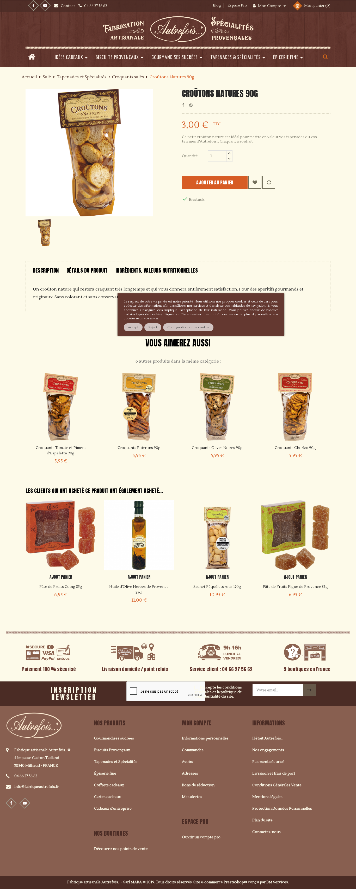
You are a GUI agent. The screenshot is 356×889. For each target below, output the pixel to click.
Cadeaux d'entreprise (113, 808)
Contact (68, 6)
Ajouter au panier (214, 182)
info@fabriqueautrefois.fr (36, 786)
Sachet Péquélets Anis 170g (217, 586)
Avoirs (187, 761)
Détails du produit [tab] (87, 270)
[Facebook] (33, 5)
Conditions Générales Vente (277, 785)
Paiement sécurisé (268, 761)
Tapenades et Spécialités (115, 761)
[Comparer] (268, 182)
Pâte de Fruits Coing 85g (60, 586)
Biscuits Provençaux (112, 750)
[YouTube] (45, 5)
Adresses (190, 773)
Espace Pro (237, 5)
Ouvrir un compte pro (201, 837)
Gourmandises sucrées (114, 738)
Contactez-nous (266, 832)
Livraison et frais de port (273, 773)
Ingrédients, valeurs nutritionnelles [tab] (156, 270)
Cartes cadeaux (107, 797)
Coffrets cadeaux (109, 785)
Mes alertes (192, 797)
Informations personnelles (205, 738)
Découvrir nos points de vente (121, 849)
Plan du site (262, 820)
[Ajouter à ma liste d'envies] (254, 182)
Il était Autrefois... (267, 738)
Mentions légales (267, 797)
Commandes (193, 750)
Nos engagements (268, 750)
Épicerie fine (105, 773)
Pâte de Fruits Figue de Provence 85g (295, 586)
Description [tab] (46, 270)
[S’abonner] (309, 690)
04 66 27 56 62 (25, 776)
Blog (217, 5)
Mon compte (197, 723)
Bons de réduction (198, 785)
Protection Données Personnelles (282, 808)
